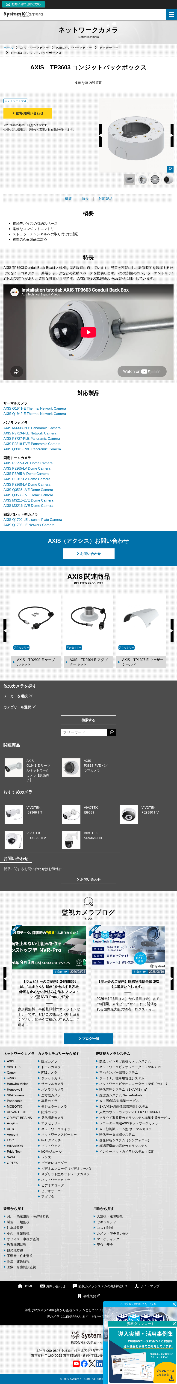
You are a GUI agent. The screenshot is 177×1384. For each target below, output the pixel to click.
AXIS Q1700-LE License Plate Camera (32, 520)
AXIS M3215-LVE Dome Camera (28, 500)
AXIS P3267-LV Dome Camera (26, 479)
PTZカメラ (49, 1072)
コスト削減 (105, 1228)
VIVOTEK (14, 1067)
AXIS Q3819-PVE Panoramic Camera (32, 449)
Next (172, 135)
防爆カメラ (49, 1112)
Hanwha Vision (18, 1084)
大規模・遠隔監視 (110, 1216)
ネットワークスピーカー (59, 1134)
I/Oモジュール (51, 1151)
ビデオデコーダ (52, 1185)
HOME (28, 1286)
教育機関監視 (16, 1244)
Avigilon (12, 1123)
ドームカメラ (51, 1067)
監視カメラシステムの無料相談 (101, 1286)
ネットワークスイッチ (57, 1129)
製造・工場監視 (18, 1222)
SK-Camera (15, 1095)
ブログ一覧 (90, 1039)
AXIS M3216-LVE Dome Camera (28, 506)
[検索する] (111, 732)
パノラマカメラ (52, 1089)
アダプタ (47, 1196)
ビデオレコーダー (54, 1163)
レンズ (46, 1157)
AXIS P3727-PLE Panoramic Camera (31, 438)
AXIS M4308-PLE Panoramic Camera (32, 428)
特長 (85, 199)
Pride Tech (14, 1151)
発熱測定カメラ (52, 1118)
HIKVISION (15, 1146)
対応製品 (105, 199)
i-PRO (11, 1078)
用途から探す (103, 1209)
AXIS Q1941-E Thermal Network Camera (34, 408)
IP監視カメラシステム (113, 1053)
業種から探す (13, 1209)
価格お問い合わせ (30, 113)
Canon (12, 1072)
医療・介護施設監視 (21, 1267)
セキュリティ (106, 1222)
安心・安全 (105, 1244)
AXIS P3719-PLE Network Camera (29, 433)
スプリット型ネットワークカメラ (65, 1174)
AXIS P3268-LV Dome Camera (26, 484)
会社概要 (89, 1296)
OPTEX (12, 1163)
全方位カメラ (51, 1095)
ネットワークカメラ (19, 1053)
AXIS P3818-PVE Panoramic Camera (31, 444)
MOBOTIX (14, 1106)
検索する (88, 720)
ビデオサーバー (52, 1191)
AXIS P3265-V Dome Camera (26, 474)
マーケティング (108, 1239)
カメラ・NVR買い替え (113, 1233)
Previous (100, 135)
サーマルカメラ (52, 1084)
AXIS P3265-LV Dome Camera (26, 468)
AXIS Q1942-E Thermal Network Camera (34, 414)
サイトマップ (149, 1286)
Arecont (12, 1134)
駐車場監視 (15, 1228)
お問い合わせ (90, 554)
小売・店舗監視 (18, 1233)
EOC (10, 1140)
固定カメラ (49, 1061)
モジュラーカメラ (54, 1106)
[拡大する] (170, 169)
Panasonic (14, 1101)
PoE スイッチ (51, 1140)
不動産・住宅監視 (20, 1256)
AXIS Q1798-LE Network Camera (28, 525)
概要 (68, 199)
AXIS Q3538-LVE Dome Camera (28, 495)
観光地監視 (15, 1250)
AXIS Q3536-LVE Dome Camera (28, 490)
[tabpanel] (129, 179)
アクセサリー (51, 1123)
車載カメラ (49, 1101)
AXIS (10, 1061)
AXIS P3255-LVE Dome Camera (28, 463)
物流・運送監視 (18, 1261)
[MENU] (171, 14)
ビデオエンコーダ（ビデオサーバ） (67, 1168)
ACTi (10, 1129)
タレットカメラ (52, 1078)
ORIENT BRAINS (19, 1118)
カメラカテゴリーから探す (58, 1053)
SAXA (11, 1157)
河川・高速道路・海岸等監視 (28, 1216)
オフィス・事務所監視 (23, 1239)
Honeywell (14, 1089)
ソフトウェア (51, 1146)
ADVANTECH (16, 1112)
